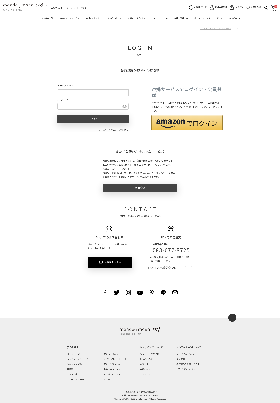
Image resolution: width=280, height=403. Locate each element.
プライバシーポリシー (187, 369)
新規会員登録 (221, 7)
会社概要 (180, 359)
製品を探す (72, 347)
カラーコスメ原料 (75, 379)
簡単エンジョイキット (114, 364)
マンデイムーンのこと (186, 354)
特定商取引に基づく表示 (188, 364)
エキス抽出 (72, 374)
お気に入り (256, 7)
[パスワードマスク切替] (124, 106)
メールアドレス (65, 85)
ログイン (239, 7)
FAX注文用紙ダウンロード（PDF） (171, 268)
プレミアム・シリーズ (77, 359)
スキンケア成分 (74, 364)
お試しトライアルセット (115, 359)
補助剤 (70, 369)
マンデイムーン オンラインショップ (215, 28)
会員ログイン (146, 369)
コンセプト (145, 374)
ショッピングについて (151, 347)
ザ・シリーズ (73, 354)
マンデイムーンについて (188, 347)
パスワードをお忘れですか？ (114, 129)
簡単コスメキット (112, 354)
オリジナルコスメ (112, 374)
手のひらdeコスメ (112, 369)
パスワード (63, 99)
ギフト (107, 379)
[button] (187, 122)
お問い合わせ (146, 364)
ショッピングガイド (149, 354)
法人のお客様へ (147, 359)
